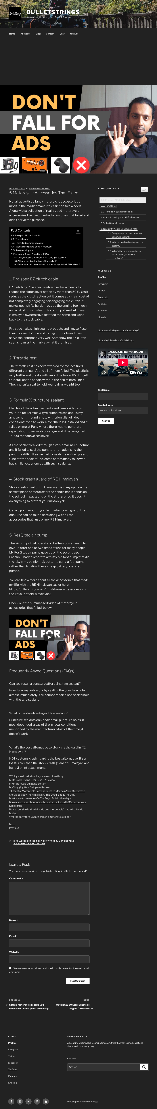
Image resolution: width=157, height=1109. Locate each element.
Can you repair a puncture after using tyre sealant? (42, 257)
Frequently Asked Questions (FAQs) (31, 254)
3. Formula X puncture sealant (28, 243)
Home (12, 33)
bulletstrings (53, 12)
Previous (14, 827)
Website (14, 952)
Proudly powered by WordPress (82, 1101)
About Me (26, 33)
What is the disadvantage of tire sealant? (37, 261)
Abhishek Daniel (39, 188)
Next (12, 824)
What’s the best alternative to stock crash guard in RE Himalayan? (49, 264)
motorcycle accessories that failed (43, 842)
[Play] (49, 637)
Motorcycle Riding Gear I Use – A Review (32, 780)
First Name (103, 390)
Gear (62, 33)
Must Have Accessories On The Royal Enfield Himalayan (40, 798)
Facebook (103, 297)
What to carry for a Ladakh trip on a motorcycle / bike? (40, 816)
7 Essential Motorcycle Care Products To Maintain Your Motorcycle (47, 791)
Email (13, 936)
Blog (38, 33)
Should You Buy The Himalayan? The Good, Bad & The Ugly (42, 794)
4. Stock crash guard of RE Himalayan (32, 246)
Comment (16, 878)
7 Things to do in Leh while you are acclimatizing (36, 776)
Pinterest (102, 310)
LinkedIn (102, 317)
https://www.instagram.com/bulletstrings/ (118, 330)
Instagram (103, 284)
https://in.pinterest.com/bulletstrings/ (116, 340)
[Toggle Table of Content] (76, 231)
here (45, 515)
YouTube (74, 33)
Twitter (101, 290)
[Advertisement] (78, 62)
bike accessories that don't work (35, 841)
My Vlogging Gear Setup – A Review (29, 787)
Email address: (105, 405)
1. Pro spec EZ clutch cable (26, 235)
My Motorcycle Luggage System (27, 783)
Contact (50, 33)
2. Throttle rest (21, 239)
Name (13, 920)
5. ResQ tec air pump (23, 250)
